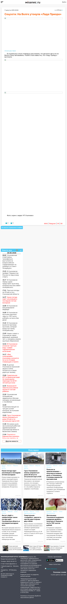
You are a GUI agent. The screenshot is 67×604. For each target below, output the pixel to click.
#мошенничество (50, 513)
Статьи (3, 467)
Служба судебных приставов (58, 574)
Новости (9, 465)
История (26, 511)
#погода (4, 468)
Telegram (52, 224)
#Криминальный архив (29, 513)
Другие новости (12, 441)
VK (58, 224)
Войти (64, 2)
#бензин (26, 468)
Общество (15, 465)
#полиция (48, 467)
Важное (4, 465)
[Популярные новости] (20, 250)
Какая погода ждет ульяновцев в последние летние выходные (11, 473)
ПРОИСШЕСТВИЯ (10, 51)
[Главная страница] (32, 2)
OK (61, 224)
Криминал (49, 465)
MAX (46, 224)
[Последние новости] (17, 250)
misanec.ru (4, 577)
